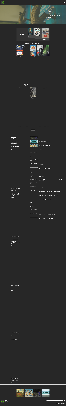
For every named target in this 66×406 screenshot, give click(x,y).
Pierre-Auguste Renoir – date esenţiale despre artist (47, 160)
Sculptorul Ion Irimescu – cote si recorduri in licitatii (47, 214)
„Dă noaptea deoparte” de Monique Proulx (46, 56)
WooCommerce (63, 403)
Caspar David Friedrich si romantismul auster (46, 218)
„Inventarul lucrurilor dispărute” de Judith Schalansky (33, 98)
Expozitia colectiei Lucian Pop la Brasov (45, 168)
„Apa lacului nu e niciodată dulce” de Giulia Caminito (20, 126)
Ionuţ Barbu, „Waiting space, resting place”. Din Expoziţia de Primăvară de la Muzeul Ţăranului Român (51, 180)
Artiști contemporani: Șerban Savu (44, 137)
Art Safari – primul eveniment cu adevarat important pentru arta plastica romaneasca (50, 172)
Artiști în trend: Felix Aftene (14, 290)
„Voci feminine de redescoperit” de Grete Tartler (46, 126)
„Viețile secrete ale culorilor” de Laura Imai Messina (26, 85)
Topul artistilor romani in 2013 (43, 187)
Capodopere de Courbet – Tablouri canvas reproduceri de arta (48, 195)
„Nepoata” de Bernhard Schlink (39, 126)
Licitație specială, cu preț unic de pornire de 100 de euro (15, 242)
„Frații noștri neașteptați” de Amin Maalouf (33, 56)
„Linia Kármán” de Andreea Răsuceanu (45, 39)
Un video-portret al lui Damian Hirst (44, 141)
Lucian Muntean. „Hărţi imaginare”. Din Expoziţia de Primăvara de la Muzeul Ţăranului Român (51, 176)
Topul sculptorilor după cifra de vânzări (45, 199)
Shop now (49, 17)
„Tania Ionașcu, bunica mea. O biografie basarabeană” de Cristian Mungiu (38, 37)
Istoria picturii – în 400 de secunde (44, 145)
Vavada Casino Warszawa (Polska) (14, 138)
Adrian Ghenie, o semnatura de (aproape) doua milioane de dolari (49, 153)
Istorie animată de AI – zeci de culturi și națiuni (15, 147)
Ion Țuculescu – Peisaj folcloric (15, 337)
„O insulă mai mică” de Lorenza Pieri (26, 126)
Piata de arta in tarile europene (44, 210)
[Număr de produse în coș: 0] (61, 2)
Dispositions (41, 149)
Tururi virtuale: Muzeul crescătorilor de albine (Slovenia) (15, 194)
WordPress (60, 403)
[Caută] (64, 400)
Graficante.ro (6, 2)
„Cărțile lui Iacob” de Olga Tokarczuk (19, 56)
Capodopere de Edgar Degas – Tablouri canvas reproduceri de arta (49, 191)
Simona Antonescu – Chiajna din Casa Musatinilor (30, 36)
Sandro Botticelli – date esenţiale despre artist (46, 164)
